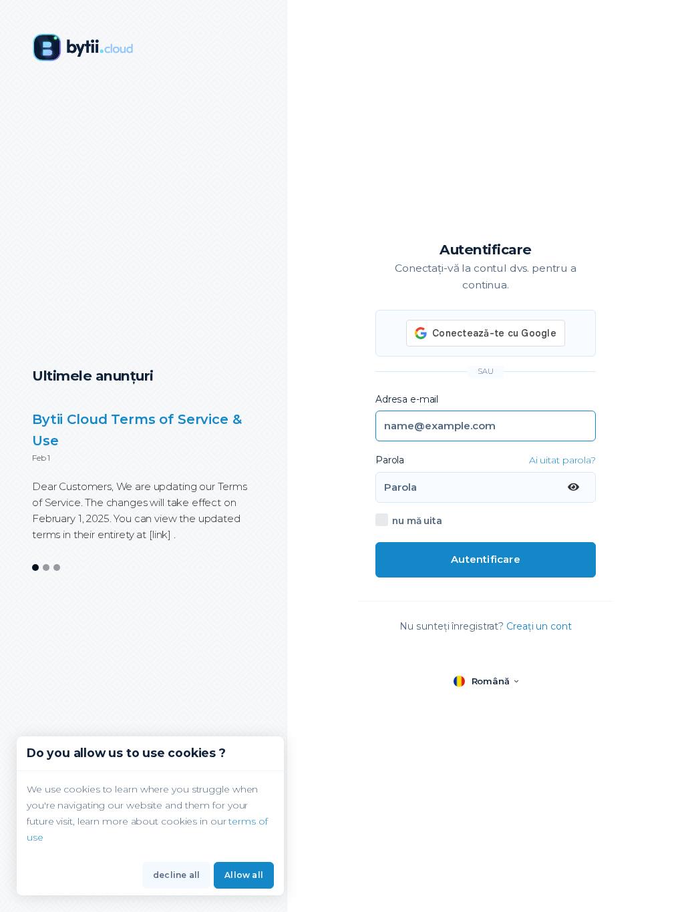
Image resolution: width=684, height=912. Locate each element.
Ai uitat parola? (562, 460)
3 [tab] (57, 568)
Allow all (243, 875)
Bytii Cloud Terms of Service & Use (137, 430)
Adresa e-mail (406, 399)
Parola (389, 460)
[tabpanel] (143, 484)
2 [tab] (46, 568)
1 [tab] (35, 568)
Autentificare (485, 559)
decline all (176, 875)
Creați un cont (539, 626)
